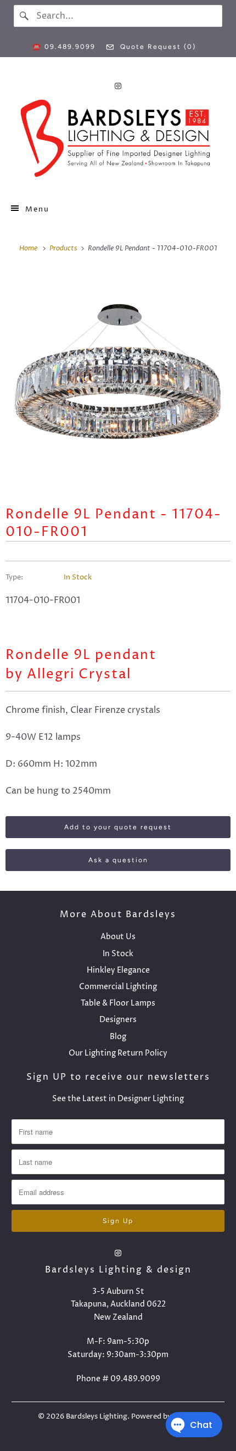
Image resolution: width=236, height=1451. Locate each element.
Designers (118, 1019)
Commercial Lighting (118, 986)
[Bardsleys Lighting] (118, 141)
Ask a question (118, 860)
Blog (118, 1036)
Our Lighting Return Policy (118, 1053)
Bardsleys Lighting (96, 1416)
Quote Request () (156, 47)
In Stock (78, 577)
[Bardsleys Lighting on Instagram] (118, 86)
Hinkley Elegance (118, 970)
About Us (118, 936)
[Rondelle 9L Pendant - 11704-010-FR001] (118, 379)
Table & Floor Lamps (118, 1003)
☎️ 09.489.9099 (63, 47)
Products (64, 248)
